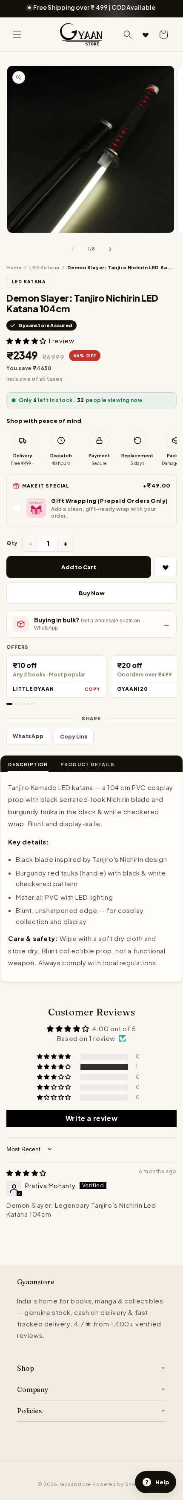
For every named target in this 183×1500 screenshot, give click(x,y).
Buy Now (92, 593)
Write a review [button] (91, 1118)
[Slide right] (110, 249)
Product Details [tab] (87, 764)
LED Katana (44, 267)
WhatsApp (28, 736)
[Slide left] (72, 249)
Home (14, 267)
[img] (26, 1173)
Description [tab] (28, 764)
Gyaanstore (75, 1484)
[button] (17, 34)
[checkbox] (91, 508)
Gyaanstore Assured (45, 325)
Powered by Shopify (119, 1484)
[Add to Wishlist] (165, 567)
